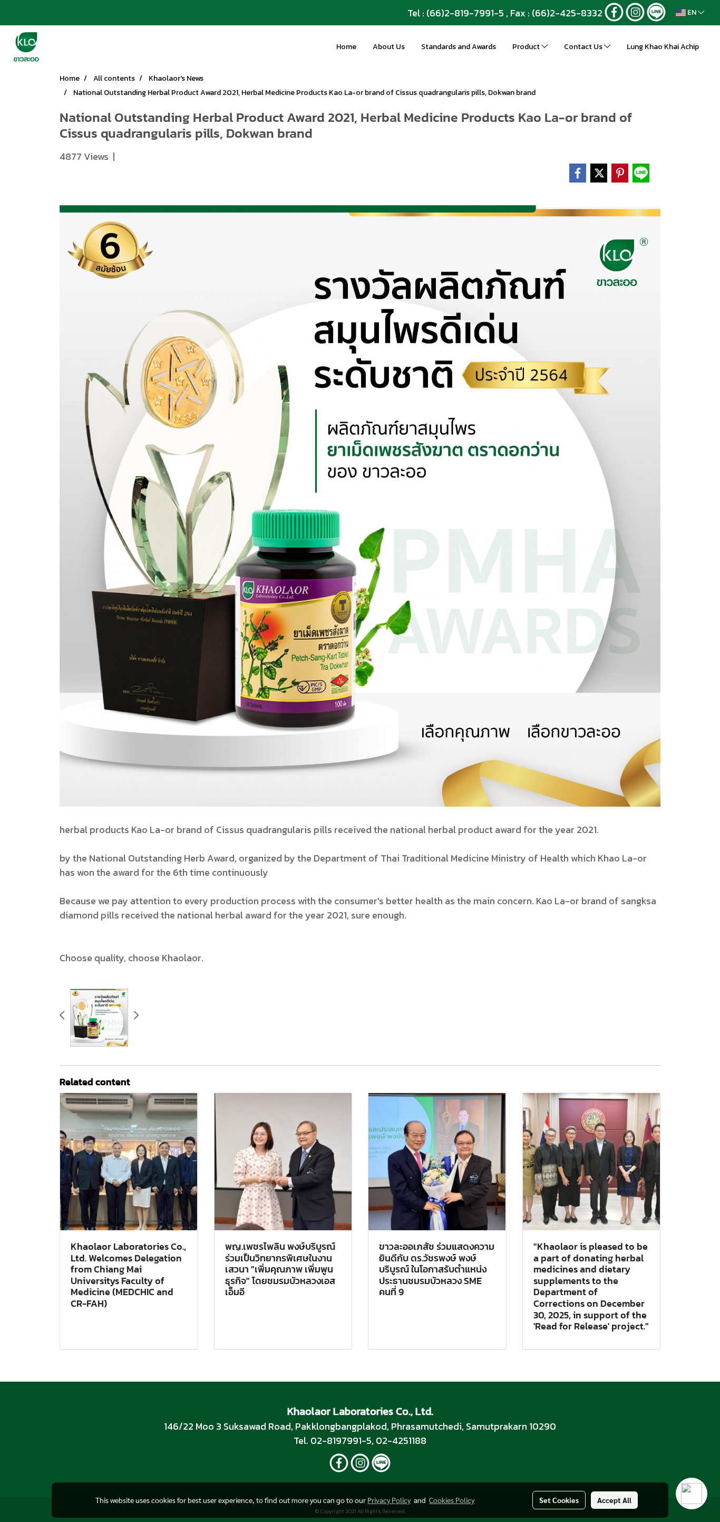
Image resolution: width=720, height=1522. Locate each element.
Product (526, 46)
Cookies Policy (451, 1500)
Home (346, 46)
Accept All (614, 1500)
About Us (389, 46)
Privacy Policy (389, 1500)
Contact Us (584, 46)
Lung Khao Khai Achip (663, 46)
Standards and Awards (458, 46)
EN (692, 12)
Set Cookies (559, 1500)
